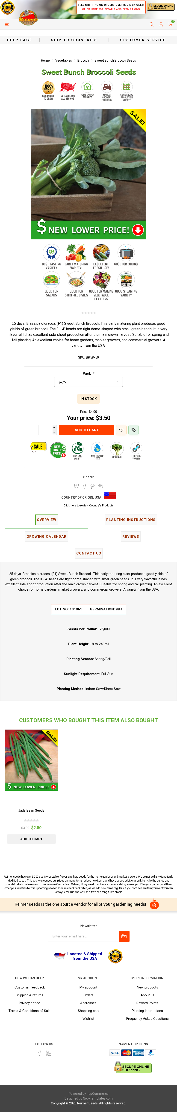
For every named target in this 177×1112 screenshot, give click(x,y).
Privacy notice (29, 1003)
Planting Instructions (147, 1011)
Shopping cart (88, 1011)
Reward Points (147, 1003)
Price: (84, 412)
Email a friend (100, 486)
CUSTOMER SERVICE (143, 40)
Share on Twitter (76, 486)
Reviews (130, 536)
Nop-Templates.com (98, 1098)
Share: (88, 477)
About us (147, 995)
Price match (133, 430)
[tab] (46, 520)
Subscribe (124, 936)
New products (147, 987)
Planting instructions (131, 520)
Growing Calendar (47, 536)
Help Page (19, 40)
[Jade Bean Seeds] (31, 756)
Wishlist (88, 1019)
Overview (46, 520)
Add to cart (87, 430)
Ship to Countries (74, 40)
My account (88, 987)
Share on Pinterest (92, 486)
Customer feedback (30, 987)
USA (98, 497)
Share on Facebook (84, 486)
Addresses (88, 1003)
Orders (88, 995)
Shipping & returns (29, 995)
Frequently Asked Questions (147, 1019)
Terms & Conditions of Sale (29, 1011)
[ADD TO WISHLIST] (121, 430)
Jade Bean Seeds (31, 810)
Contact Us (88, 553)
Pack (87, 373)
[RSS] (48, 1053)
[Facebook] (40, 1053)
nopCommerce (98, 1093)
